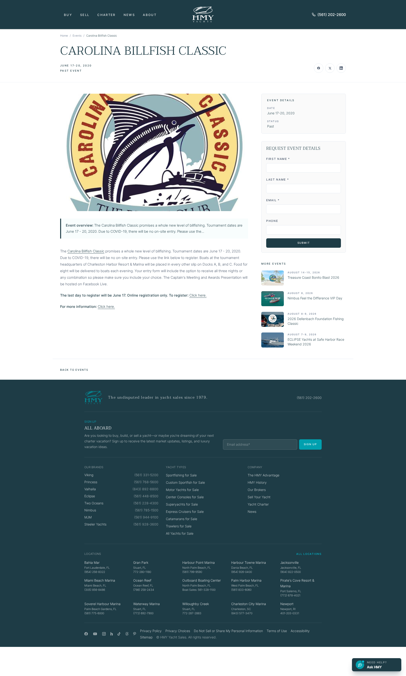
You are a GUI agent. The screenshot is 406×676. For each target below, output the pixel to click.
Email (273, 200)
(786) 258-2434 (143, 589)
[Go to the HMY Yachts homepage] (203, 14)
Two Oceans (93, 503)
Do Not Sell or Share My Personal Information (228, 631)
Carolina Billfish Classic (85, 251)
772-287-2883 (191, 613)
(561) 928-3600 (145, 524)
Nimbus (90, 510)
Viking (88, 475)
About (149, 15)
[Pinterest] (134, 634)
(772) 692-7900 (143, 613)
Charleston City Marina (248, 604)
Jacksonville (289, 562)
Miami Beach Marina (99, 580)
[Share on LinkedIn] (341, 68)
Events (77, 35)
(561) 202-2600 (331, 14)
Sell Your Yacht (259, 497)
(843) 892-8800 (145, 489)
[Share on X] (330, 68)
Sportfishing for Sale (181, 475)
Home (64, 35)
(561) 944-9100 (146, 517)
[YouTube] (95, 634)
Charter (106, 15)
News (129, 15)
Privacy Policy (151, 631)
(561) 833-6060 (241, 589)
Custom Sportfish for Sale (185, 482)
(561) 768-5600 (146, 482)
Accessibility (300, 631)
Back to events (74, 369)
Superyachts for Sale (182, 504)
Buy (68, 15)
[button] (154, 152)
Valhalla (90, 489)
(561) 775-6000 (94, 613)
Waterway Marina (146, 604)
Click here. (198, 295)
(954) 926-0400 (241, 572)
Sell (84, 15)
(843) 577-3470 (241, 613)
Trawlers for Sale (178, 526)
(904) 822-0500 (290, 572)
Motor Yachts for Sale (182, 490)
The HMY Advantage (263, 475)
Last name (277, 179)
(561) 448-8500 (146, 496)
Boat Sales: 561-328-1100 (198, 589)
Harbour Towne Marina (248, 562)
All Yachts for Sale (179, 533)
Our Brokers (257, 490)
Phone (272, 221)
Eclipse (89, 496)
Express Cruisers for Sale (185, 512)
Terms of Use (277, 631)
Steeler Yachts (95, 524)
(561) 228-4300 (145, 503)
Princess (90, 482)
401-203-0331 (289, 613)
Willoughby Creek (195, 604)
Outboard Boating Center (201, 580)
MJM (88, 517)
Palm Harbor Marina (246, 580)
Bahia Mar (92, 562)
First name (278, 159)
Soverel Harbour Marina (102, 604)
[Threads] (127, 634)
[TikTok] (119, 634)
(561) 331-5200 (146, 475)
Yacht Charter (258, 504)
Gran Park (140, 562)
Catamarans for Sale (181, 519)
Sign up (310, 444)
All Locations (309, 554)
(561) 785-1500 (146, 510)
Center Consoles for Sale (185, 497)
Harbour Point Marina (198, 562)
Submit (303, 242)
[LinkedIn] (111, 634)
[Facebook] (86, 634)
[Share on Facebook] (318, 68)
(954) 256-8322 (94, 572)
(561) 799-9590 (192, 572)
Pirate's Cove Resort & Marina (297, 583)
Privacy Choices (177, 631)
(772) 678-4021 (290, 595)
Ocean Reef (142, 580)
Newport (286, 604)
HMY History (257, 482)
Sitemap (146, 637)
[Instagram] (104, 634)
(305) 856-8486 (94, 589)
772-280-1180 (142, 572)
